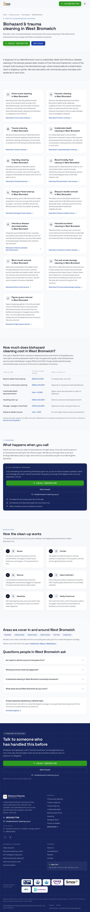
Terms (58, 905)
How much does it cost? (12, 862)
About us (50, 848)
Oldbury (43, 643)
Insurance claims (9, 865)
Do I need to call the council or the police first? (25, 660)
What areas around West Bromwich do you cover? (27, 688)
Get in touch (38, 43)
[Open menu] (85, 4)
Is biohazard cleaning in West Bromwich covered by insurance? (32, 679)
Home (5, 15)
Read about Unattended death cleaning (63, 149)
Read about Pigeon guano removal (18, 324)
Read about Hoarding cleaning (16, 181)
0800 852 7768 (12, 817)
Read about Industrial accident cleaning (63, 250)
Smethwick (34, 643)
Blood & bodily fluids (54, 813)
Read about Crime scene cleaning (18, 118)
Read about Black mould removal (17, 287)
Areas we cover (14, 15)
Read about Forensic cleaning (59, 118)
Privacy (51, 905)
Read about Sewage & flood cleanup (18, 213)
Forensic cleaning (53, 802)
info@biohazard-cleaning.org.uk (46, 494)
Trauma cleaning (53, 806)
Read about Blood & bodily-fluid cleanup (63, 181)
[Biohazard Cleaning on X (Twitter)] (10, 837)
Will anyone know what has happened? (22, 670)
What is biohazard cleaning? (13, 858)
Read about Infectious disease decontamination (16, 249)
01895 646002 (10, 832)
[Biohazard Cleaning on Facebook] (5, 837)
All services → (52, 827)
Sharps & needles (53, 823)
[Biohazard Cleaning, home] (7, 4)
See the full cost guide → (12, 420)
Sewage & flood (53, 820)
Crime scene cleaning (55, 799)
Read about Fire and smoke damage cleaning (64, 287)
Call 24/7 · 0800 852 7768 (18, 43)
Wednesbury (51, 643)
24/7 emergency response (12, 855)
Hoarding (50, 816)
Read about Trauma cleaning (16, 149)
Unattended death (54, 809)
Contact (50, 858)
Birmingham (26, 15)
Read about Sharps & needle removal (62, 213)
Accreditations (52, 851)
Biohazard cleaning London (13, 851)
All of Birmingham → (13, 710)
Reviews (50, 855)
